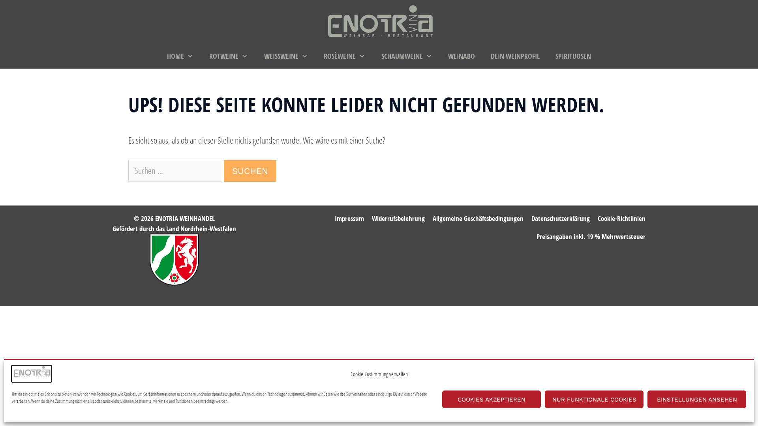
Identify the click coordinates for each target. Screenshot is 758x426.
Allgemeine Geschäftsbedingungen (478, 218)
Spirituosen (573, 56)
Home (175, 56)
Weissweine (281, 56)
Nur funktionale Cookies (594, 399)
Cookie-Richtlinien (621, 218)
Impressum (349, 218)
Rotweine (223, 56)
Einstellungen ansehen (697, 399)
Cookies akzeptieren (491, 399)
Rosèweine (340, 56)
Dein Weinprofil (515, 56)
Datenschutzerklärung (560, 218)
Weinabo (461, 56)
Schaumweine (402, 56)
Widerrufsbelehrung (398, 218)
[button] (192, 56)
